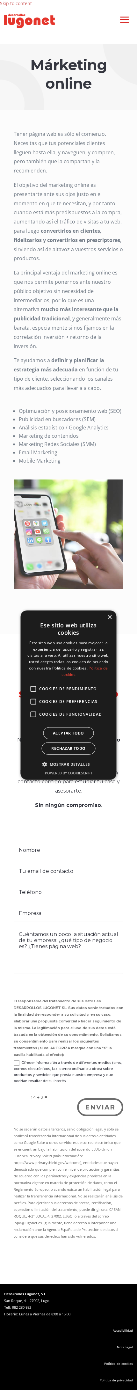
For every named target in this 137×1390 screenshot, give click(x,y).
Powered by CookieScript (68, 772)
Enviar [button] (100, 1107)
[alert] (69, 695)
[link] (29, 26)
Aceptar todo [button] (68, 732)
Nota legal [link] (125, 1347)
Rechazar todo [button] (68, 748)
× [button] (109, 617)
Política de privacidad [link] (116, 1380)
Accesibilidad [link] (123, 1330)
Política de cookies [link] (118, 1363)
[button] (125, 19)
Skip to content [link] (16, 3)
